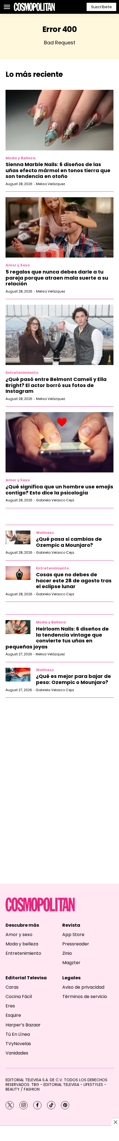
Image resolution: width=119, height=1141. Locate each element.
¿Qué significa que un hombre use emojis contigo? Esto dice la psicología (59, 489)
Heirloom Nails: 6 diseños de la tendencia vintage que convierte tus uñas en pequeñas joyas (57, 637)
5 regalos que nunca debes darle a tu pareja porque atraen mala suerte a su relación (57, 277)
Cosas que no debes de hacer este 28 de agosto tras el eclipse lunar (74, 580)
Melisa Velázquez (50, 184)
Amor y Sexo (18, 265)
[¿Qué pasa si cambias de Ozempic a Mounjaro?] (18, 538)
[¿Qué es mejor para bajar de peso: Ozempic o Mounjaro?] (18, 675)
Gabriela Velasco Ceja (55, 500)
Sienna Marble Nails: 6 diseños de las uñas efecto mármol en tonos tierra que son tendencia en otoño (58, 170)
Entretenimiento (22, 372)
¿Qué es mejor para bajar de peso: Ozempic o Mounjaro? (73, 679)
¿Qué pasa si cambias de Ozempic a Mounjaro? (69, 542)
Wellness (45, 532)
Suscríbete (101, 7)
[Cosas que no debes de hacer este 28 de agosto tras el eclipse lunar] (18, 573)
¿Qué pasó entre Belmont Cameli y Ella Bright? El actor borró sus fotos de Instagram (56, 385)
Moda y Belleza (20, 158)
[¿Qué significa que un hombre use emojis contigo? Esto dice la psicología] (59, 442)
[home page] (34, 7)
